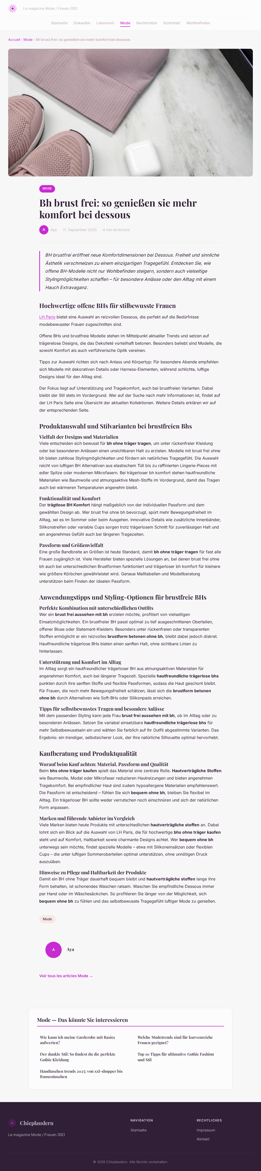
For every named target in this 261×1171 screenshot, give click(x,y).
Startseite (59, 23)
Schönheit (171, 23)
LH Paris (47, 316)
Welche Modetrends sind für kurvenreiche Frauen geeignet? (175, 1040)
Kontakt (203, 1139)
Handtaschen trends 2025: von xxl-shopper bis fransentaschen (81, 1074)
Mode (125, 23)
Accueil (14, 40)
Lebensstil (105, 23)
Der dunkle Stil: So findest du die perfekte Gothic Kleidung (77, 1056)
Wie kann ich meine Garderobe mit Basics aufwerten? (77, 1040)
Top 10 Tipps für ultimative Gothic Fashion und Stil (176, 1056)
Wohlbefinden (198, 23)
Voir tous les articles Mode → (66, 975)
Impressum (206, 1130)
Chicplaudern (37, 1122)
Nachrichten (146, 23)
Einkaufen (82, 23)
